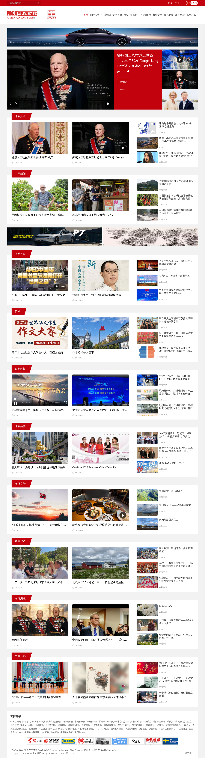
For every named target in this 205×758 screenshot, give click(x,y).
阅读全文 (123, 82)
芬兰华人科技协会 (167, 729)
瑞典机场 (52, 729)
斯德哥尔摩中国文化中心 (110, 721)
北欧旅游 (186, 725)
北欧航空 (14, 725)
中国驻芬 (147, 721)
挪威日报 (143, 729)
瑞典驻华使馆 (117, 729)
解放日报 (62, 729)
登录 (170, 3)
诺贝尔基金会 (159, 721)
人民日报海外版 (37, 721)
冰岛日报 (160, 725)
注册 (177, 3)
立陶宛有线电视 (173, 725)
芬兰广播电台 (138, 725)
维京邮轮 (45, 732)
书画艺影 (191, 15)
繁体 (195, 3)
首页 (85, 15)
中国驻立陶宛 (66, 732)
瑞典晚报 (62, 725)
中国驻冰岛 (80, 732)
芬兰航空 (187, 721)
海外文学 (157, 15)
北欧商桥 (146, 15)
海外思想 (180, 15)
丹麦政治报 (97, 725)
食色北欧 (168, 15)
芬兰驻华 (127, 721)
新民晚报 (72, 729)
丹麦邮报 (86, 725)
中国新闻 (106, 15)
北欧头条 (94, 15)
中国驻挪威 (182, 729)
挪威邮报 (153, 729)
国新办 (31, 725)
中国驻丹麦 (80, 721)
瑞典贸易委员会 (174, 721)
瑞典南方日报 (74, 725)
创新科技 (135, 15)
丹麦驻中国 (92, 721)
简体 (189, 3)
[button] (10, 104)
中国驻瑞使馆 (131, 729)
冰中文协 (105, 729)
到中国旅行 (68, 721)
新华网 (23, 725)
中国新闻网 (15, 721)
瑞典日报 (40, 725)
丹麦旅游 (43, 729)
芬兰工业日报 (124, 725)
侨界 (126, 15)
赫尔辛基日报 (110, 725)
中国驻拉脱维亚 (31, 732)
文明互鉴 (117, 15)
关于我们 (189, 753)
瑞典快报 (150, 725)
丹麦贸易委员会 (53, 721)
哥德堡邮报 (51, 725)
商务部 (25, 721)
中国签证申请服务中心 (88, 729)
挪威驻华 (137, 721)
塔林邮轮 (55, 732)
